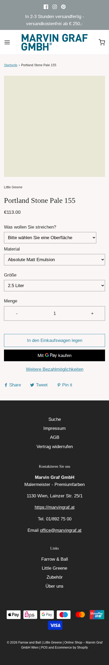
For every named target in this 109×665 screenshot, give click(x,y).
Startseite (10, 65)
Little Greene (54, 568)
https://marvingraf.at (55, 507)
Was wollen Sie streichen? (30, 227)
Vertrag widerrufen (55, 446)
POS (44, 647)
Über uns (54, 586)
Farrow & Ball (54, 559)
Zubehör (55, 577)
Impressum (54, 428)
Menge (10, 301)
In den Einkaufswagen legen (54, 340)
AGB (54, 437)
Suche (54, 419)
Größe (10, 275)
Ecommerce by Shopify (71, 647)
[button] (54, 126)
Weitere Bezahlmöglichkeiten (54, 369)
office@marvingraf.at (60, 530)
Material (12, 249)
